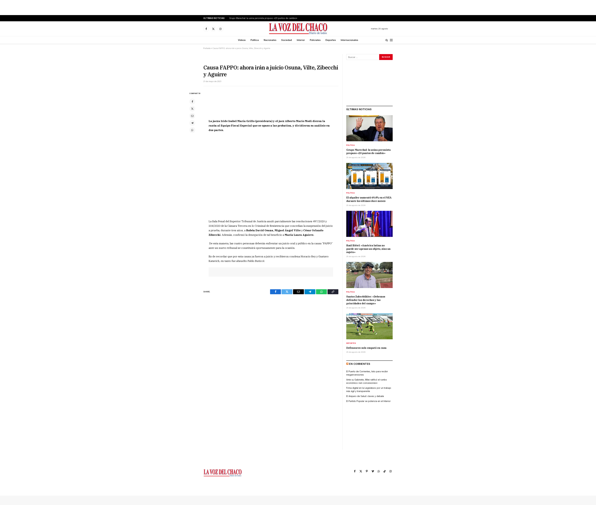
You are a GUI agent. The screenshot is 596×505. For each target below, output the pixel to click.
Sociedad (286, 40)
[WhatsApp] (192, 130)
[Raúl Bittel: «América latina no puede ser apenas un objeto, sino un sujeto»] (369, 224)
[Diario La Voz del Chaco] (298, 28)
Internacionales (349, 40)
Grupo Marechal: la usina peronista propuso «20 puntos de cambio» (368, 151)
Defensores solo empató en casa (366, 347)
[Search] (386, 40)
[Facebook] (192, 101)
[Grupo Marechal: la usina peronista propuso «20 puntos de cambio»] (369, 128)
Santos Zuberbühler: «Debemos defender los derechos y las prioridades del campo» (365, 300)
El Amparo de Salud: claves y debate (365, 396)
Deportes (330, 40)
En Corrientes (359, 363)
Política (255, 40)
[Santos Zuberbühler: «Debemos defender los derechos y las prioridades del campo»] (369, 275)
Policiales (315, 40)
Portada (206, 48)
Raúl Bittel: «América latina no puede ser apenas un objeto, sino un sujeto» (368, 249)
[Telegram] (192, 123)
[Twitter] (192, 109)
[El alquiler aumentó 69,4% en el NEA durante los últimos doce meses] (369, 176)
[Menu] (391, 40)
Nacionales (270, 40)
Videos (242, 40)
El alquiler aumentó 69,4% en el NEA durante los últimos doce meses (263, 18)
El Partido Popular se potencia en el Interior (368, 401)
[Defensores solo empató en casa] (369, 326)
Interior (301, 40)
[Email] (192, 116)
